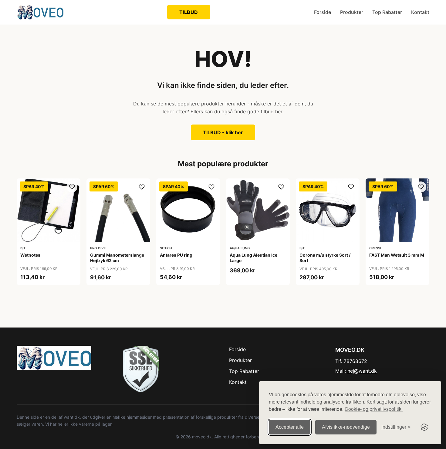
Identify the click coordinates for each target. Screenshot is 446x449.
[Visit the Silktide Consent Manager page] (424, 427)
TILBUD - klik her (223, 132)
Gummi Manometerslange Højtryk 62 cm (117, 257)
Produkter (351, 12)
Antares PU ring (176, 255)
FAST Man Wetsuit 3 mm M (396, 255)
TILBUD (188, 12)
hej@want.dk (362, 371)
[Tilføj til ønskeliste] (71, 186)
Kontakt (420, 12)
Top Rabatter (387, 12)
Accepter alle (289, 427)
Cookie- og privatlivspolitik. (374, 408)
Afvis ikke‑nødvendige (346, 427)
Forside (322, 12)
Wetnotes (30, 255)
